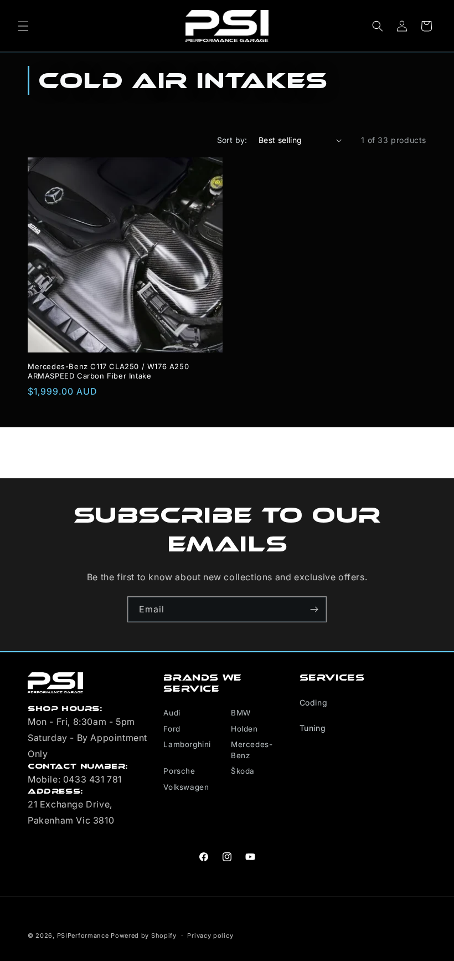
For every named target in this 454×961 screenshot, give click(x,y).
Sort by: (232, 140)
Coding (314, 702)
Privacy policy (210, 935)
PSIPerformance (83, 935)
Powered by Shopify (144, 935)
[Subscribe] (314, 609)
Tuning (313, 728)
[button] (23, 26)
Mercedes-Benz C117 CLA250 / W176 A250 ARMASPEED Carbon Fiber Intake (108, 371)
